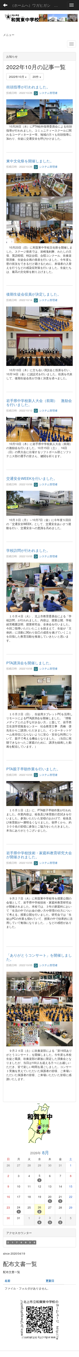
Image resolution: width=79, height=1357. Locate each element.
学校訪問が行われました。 (28, 550)
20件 (36, 77)
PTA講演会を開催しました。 (29, 662)
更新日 (50, 1281)
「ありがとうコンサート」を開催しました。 (39, 957)
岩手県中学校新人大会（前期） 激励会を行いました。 (39, 402)
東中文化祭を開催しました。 (30, 160)
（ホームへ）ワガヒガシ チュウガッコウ (36, 5)
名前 (7, 1281)
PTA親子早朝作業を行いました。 (33, 768)
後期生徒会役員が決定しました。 (33, 294)
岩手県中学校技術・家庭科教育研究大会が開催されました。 (39, 854)
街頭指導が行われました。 (28, 86)
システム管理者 (48, 93)
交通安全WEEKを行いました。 (31, 478)
